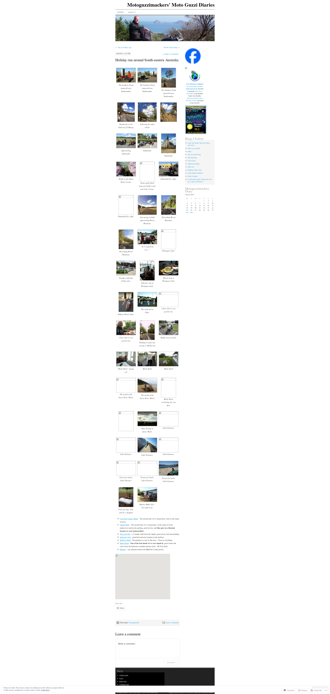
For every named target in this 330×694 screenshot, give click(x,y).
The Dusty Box (192, 158)
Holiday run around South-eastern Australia (146, 59)
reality (189, 151)
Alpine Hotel (124, 525)
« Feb (187, 212)
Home (120, 12)
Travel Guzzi (191, 161)
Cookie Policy (45, 690)
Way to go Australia (194, 148)
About (132, 12)
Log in (121, 678)
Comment (171, 662)
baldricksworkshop (193, 164)
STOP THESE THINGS (195, 173)
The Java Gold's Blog (194, 154)
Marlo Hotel (124, 543)
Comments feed (124, 684)
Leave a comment (172, 622)
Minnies (123, 549)
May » (192, 212)
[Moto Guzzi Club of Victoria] (186, 68)
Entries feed (122, 681)
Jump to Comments (171, 54)
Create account (123, 675)
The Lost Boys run (123, 47)
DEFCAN (191, 167)
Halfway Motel (125, 540)
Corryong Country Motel (129, 519)
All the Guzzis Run (171, 47)
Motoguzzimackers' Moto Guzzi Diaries (171, 4)
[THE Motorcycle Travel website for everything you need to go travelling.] (194, 82)
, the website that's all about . (194, 86)
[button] (126, 80)
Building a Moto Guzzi (195, 170)
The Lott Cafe (125, 534)
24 (212, 208)
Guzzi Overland (192, 176)
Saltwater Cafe (125, 537)
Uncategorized (134, 622)
